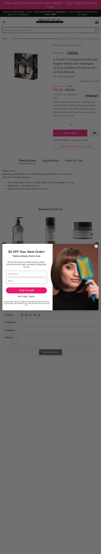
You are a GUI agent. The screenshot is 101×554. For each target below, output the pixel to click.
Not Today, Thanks (26, 296)
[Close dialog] (96, 246)
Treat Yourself (26, 290)
